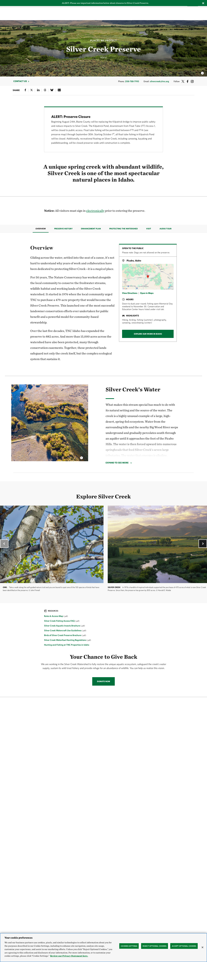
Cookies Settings (129, 946)
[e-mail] (59, 90)
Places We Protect (103, 40)
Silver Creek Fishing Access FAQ (59, 621)
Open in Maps (146, 293)
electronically (95, 210)
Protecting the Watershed (123, 229)
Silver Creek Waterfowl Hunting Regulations (65, 640)
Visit (148, 229)
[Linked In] (38, 90)
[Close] (202, 947)
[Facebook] (25, 90)
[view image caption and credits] (202, 72)
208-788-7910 (132, 81)
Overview (40, 229)
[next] (203, 543)
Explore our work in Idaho (148, 334)
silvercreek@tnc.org (159, 81)
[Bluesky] (51, 90)
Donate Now (103, 681)
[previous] (4, 543)
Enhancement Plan (91, 229)
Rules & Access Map (54, 616)
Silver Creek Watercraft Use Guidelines (63, 630)
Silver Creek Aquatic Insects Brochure (62, 625)
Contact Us (20, 81)
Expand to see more (117, 462)
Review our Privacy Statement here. (69, 956)
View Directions (129, 293)
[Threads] (45, 90)
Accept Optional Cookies (184, 946)
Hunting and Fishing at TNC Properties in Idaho (66, 644)
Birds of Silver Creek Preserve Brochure (63, 635)
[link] (103, 628)
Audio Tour (166, 229)
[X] (31, 90)
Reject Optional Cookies (154, 946)
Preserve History (63, 229)
